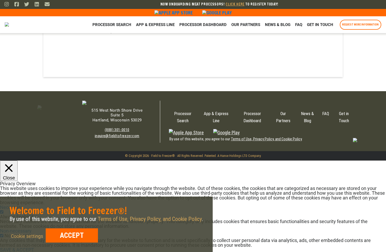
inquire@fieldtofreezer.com (117, 135)
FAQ (298, 25)
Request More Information (360, 24)
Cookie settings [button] (27, 236)
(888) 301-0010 (117, 129)
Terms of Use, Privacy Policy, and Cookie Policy (266, 139)
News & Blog (277, 25)
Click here (235, 4)
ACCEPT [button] (72, 235)
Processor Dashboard (203, 25)
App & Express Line (155, 25)
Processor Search (111, 25)
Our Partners (245, 25)
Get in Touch (320, 25)
